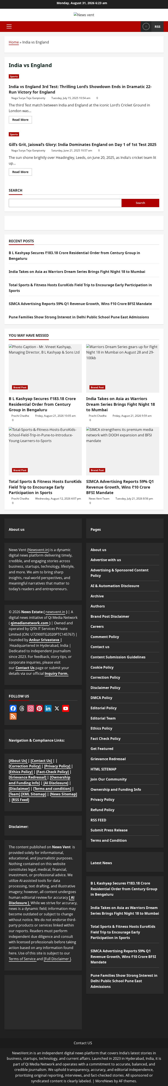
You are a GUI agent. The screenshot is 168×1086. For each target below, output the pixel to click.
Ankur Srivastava (44, 639)
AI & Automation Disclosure (115, 585)
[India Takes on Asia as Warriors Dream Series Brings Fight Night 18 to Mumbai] (122, 368)
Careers (97, 626)
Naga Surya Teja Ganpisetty (28, 98)
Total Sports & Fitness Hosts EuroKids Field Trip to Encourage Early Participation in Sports (45, 487)
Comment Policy (105, 636)
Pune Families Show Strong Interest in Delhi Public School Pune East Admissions (79, 317)
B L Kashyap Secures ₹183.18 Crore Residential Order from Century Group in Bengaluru (42, 404)
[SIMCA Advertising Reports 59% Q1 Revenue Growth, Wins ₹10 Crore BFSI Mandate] (122, 451)
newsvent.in (55, 611)
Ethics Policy (101, 728)
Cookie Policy (102, 667)
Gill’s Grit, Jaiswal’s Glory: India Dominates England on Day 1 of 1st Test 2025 (82, 144)
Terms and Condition (109, 840)
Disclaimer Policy (105, 687)
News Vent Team (99, 498)
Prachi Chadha (20, 416)
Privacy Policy (102, 799)
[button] (9, 26)
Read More (22, 120)
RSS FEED (98, 820)
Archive (97, 596)
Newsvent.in (38, 549)
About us (98, 549)
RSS (157, 26)
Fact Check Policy (106, 738)
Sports (14, 76)
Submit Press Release (109, 830)
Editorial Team (103, 718)
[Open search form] (136, 26)
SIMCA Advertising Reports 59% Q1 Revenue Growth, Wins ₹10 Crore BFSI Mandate (80, 303)
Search (15, 190)
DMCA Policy (101, 697)
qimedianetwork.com (30, 623)
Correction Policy (105, 677)
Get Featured (102, 748)
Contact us (100, 646)
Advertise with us (106, 559)
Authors (98, 606)
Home (14, 42)
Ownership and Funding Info (116, 789)
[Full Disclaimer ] (57, 958)
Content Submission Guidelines (118, 657)
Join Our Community (109, 779)
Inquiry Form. (56, 673)
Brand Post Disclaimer (110, 616)
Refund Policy (102, 809)
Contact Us (25, 667)
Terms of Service (23, 958)
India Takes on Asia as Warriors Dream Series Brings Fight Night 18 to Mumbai (77, 271)
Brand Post (19, 387)
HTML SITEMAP (103, 769)
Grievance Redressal (108, 758)
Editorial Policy (104, 708)
